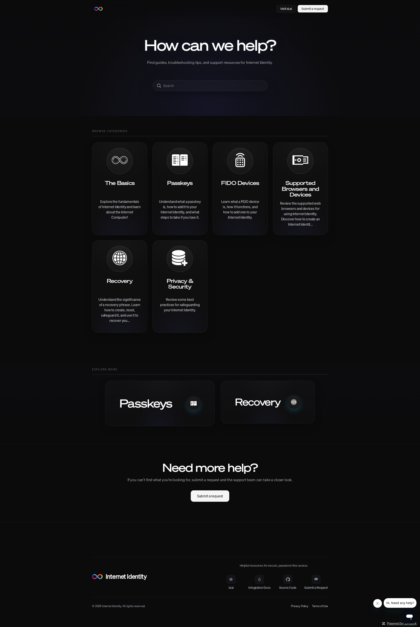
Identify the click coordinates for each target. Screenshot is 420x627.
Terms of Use (320, 606)
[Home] (98, 8)
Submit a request (210, 496)
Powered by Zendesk (402, 623)
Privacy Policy (299, 606)
